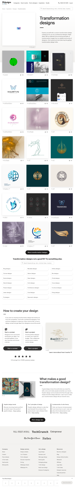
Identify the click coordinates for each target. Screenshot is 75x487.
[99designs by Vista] (6, 2)
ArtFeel (5, 217)
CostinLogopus (56, 217)
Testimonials (5, 462)
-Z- (4, 395)
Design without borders (62, 457)
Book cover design (43, 467)
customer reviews (30, 360)
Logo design (42, 451)
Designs (15, 8)
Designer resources (61, 470)
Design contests (24, 451)
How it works (24, 3)
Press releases (5, 457)
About (3, 451)
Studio (47, 3)
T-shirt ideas (60, 467)
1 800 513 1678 (64, 3)
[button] (72, 478)
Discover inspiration (25, 459)
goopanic (6, 74)
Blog (58, 454)
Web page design (43, 457)
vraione (5, 246)
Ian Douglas (55, 74)
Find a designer (33, 3)
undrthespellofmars (8, 103)
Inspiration (42, 3)
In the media (5, 459)
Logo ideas (59, 464)
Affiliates (59, 462)
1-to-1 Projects (23, 454)
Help (58, 475)
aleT (54, 131)
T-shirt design (42, 464)
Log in (71, 3)
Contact (4, 454)
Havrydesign (55, 103)
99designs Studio (24, 464)
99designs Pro (23, 467)
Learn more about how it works (59, 352)
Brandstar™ (22, 398)
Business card (42, 454)
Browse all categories (44, 470)
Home (3, 8)
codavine (30, 217)
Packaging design (43, 462)
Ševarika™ (33, 47)
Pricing (22, 462)
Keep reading (17, 411)
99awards (59, 459)
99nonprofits (5, 464)
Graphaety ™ (7, 189)
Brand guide (42, 459)
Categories (17, 3)
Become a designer (61, 451)
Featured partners (61, 472)
